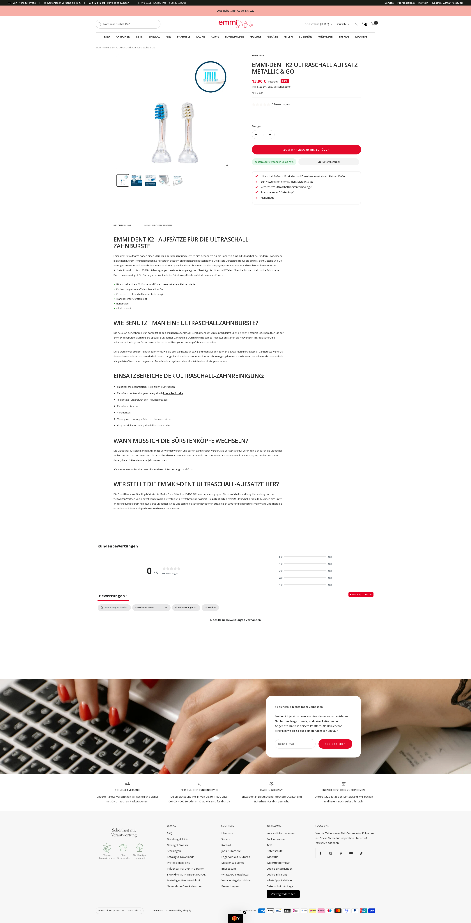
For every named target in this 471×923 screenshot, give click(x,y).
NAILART (255, 36)
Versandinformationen (281, 833)
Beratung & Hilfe (177, 839)
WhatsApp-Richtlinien (280, 880)
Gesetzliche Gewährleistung (184, 886)
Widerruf (272, 857)
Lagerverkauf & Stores (235, 857)
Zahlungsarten (276, 839)
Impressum (228, 868)
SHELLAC (154, 36)
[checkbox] (210, 607)
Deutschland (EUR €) (316, 24)
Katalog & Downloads (180, 857)
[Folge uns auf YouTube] (351, 853)
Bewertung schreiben (361, 594)
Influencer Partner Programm (185, 868)
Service (389, 2)
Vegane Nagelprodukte (236, 880)
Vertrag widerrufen (283, 894)
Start (98, 47)
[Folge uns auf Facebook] (321, 853)
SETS (139, 36)
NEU (107, 36)
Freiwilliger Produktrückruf (183, 880)
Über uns (227, 833)
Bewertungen (230, 886)
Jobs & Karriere (231, 851)
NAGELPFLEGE (234, 36)
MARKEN (361, 36)
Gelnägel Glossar (177, 845)
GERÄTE (272, 36)
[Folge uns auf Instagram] (331, 853)
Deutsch (341, 24)
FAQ (169, 833)
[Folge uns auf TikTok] (361, 853)
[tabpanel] (235, 632)
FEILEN (288, 36)
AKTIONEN (123, 36)
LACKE (200, 36)
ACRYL (215, 36)
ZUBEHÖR (305, 36)
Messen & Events (232, 862)
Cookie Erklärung (277, 874)
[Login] (356, 24)
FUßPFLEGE (325, 36)
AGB (269, 845)
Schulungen (174, 851)
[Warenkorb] (373, 24)
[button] (305, 556)
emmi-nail (258, 55)
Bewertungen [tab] (113, 595)
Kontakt (423, 2)
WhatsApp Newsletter (235, 874)
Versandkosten (282, 86)
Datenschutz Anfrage (280, 886)
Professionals (406, 2)
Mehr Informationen (158, 225)
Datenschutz (275, 851)
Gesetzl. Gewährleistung (447, 2)
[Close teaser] (244, 913)
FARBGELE (183, 36)
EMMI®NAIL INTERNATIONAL (186, 874)
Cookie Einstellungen (280, 868)
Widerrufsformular (278, 862)
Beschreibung (122, 225)
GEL (168, 36)
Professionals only (178, 862)
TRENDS (344, 36)
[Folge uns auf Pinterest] (341, 853)
